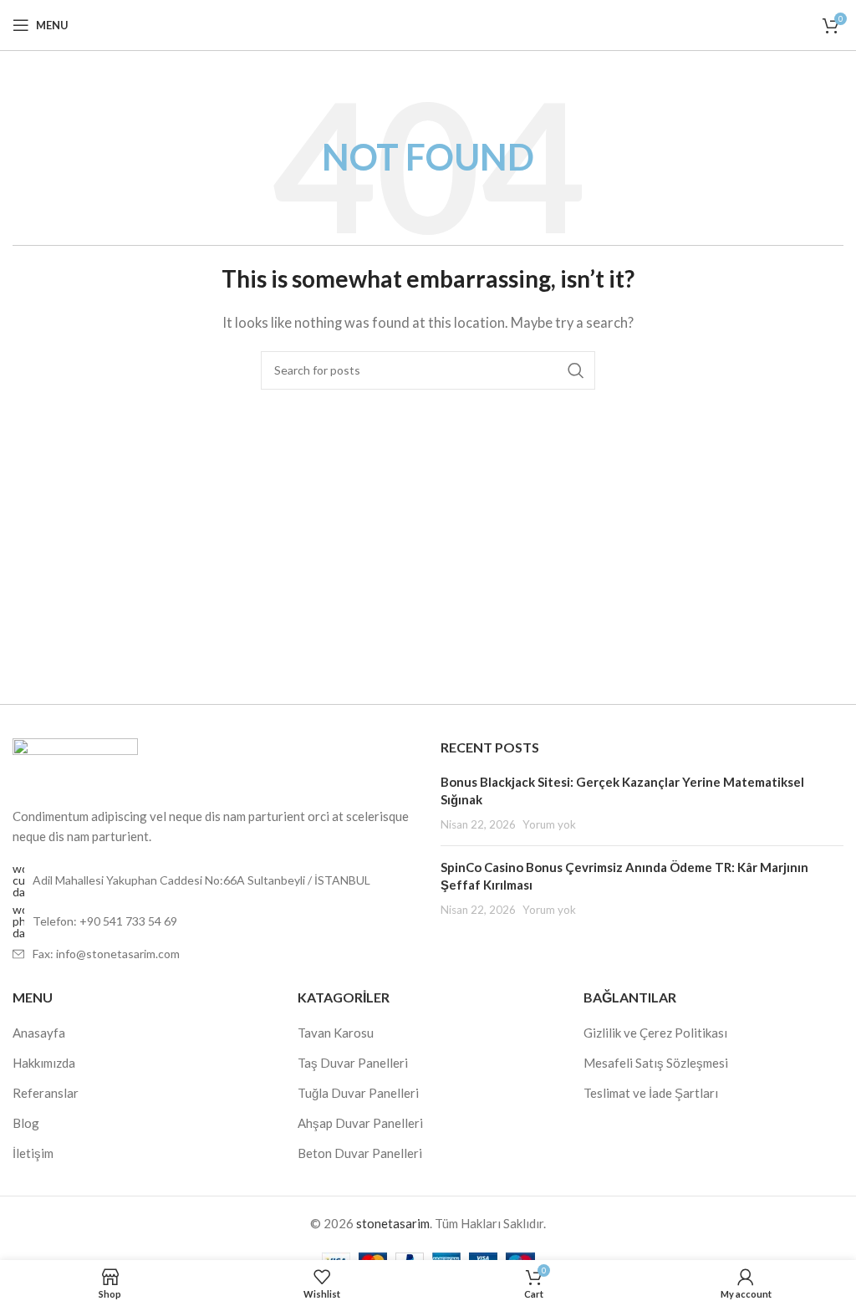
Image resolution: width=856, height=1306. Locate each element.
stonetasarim (393, 1223)
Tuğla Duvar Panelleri (358, 1092)
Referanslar (46, 1092)
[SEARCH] (576, 370)
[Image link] (75, 761)
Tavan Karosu (336, 1032)
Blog (26, 1122)
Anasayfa (39, 1032)
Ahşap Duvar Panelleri (360, 1122)
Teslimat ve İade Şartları (650, 1092)
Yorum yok (549, 824)
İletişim (33, 1153)
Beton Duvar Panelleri (360, 1153)
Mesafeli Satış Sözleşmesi (655, 1062)
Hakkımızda (44, 1062)
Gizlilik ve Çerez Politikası (655, 1032)
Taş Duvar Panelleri (353, 1062)
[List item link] (214, 921)
